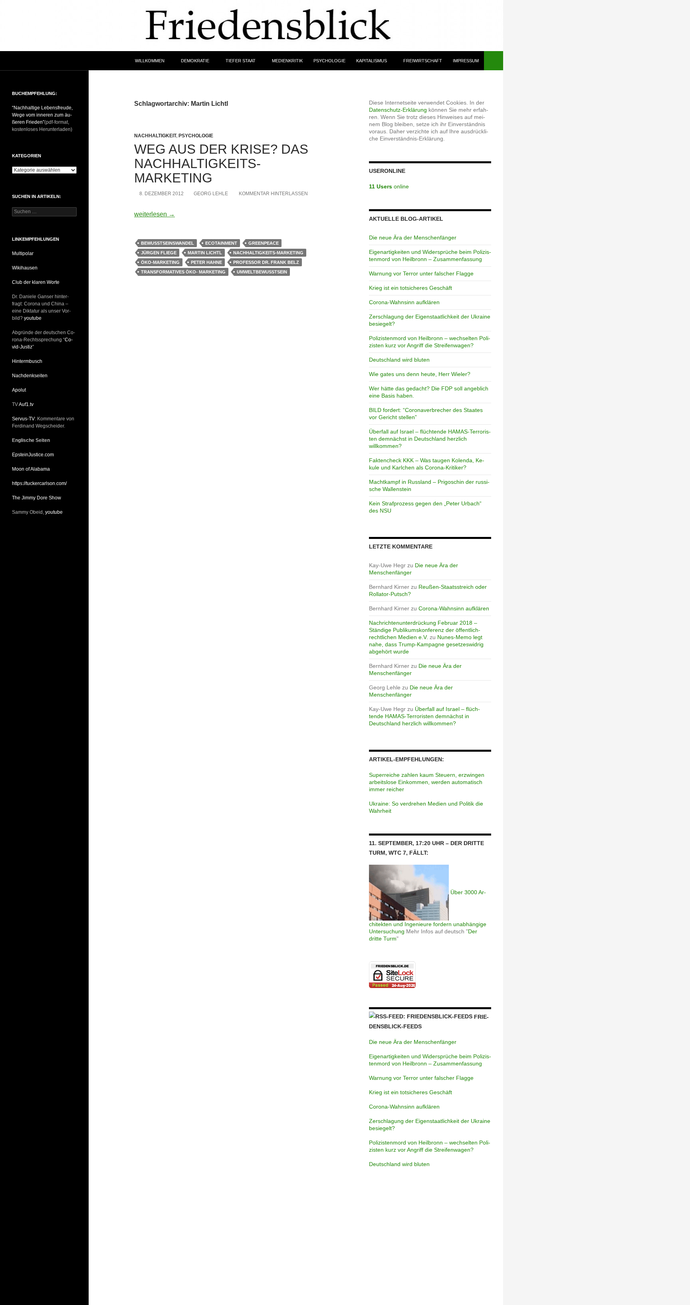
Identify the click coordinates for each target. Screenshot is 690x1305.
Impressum (466, 60)
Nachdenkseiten (30, 375)
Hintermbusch (27, 361)
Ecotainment (221, 243)
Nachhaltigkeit (155, 136)
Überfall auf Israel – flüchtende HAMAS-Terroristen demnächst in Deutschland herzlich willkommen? (430, 438)
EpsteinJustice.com (33, 454)
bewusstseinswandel (167, 243)
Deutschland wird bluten (399, 359)
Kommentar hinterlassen (273, 193)
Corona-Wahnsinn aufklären (404, 302)
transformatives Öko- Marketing (183, 271)
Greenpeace (263, 243)
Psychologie (329, 60)
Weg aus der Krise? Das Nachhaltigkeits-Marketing (221, 163)
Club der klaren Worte (35, 282)
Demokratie (195, 60)
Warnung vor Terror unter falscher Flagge (421, 273)
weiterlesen (154, 214)
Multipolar (23, 253)
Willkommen (150, 60)
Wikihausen (25, 268)
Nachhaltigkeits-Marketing (268, 252)
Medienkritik (287, 60)
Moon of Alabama (31, 469)
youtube (33, 318)
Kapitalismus (371, 60)
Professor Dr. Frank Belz (266, 262)
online (389, 186)
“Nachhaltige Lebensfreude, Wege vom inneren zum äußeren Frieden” (42, 115)
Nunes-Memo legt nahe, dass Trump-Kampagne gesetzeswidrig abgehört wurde (426, 644)
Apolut (19, 390)
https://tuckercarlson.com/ (39, 483)
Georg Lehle (211, 193)
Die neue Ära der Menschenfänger (412, 237)
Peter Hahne (206, 262)
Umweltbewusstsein (262, 271)
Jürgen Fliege (158, 252)
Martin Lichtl (205, 252)
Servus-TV (23, 419)
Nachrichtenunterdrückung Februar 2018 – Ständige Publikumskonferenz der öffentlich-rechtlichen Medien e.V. (424, 630)
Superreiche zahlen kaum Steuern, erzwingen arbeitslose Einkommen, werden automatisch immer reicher (426, 782)
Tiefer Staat (241, 60)
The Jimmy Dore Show (36, 498)
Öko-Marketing (160, 262)
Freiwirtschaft (422, 60)
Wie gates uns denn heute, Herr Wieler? (419, 374)
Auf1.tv (26, 404)
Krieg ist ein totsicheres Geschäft (410, 288)
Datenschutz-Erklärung (398, 110)
